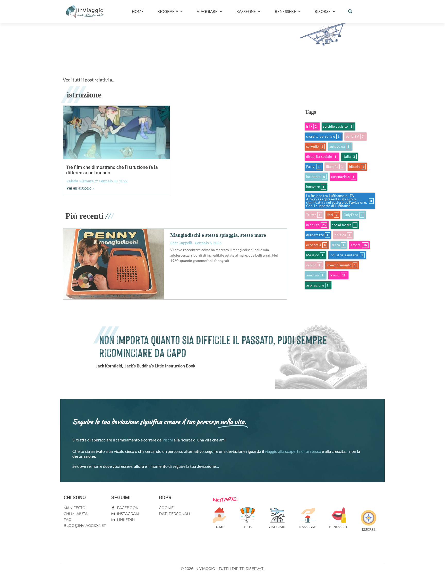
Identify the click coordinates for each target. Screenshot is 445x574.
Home (219, 527)
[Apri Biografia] (181, 11)
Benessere (338, 527)
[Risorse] (368, 518)
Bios (248, 527)
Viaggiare (277, 527)
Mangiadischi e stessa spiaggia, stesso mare (218, 235)
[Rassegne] (307, 515)
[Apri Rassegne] (259, 11)
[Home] (219, 515)
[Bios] (247, 515)
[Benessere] (338, 515)
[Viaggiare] (277, 515)
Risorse (368, 529)
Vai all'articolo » (80, 188)
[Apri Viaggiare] (221, 11)
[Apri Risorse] (334, 11)
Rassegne (307, 527)
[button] (350, 11)
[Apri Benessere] (299, 11)
